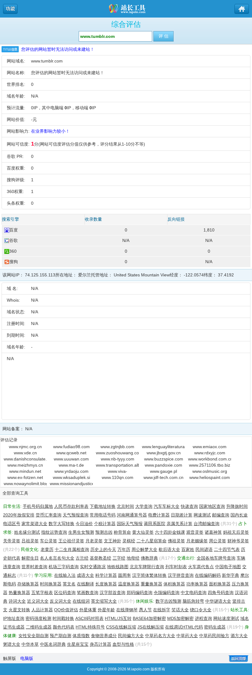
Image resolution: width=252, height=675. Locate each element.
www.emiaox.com (209, 446)
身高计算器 (100, 644)
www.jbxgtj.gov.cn (164, 452)
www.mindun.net (25, 471)
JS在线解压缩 (150, 627)
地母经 (133, 558)
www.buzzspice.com (163, 458)
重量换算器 (151, 583)
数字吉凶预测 (168, 601)
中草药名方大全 (160, 635)
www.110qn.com (117, 477)
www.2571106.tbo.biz (209, 465)
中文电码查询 (194, 592)
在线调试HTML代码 (184, 627)
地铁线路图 (117, 566)
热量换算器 (19, 592)
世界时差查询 (34, 566)
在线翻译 (85, 583)
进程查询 (203, 618)
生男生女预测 (81, 532)
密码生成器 (215, 627)
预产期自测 (60, 635)
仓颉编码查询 (166, 592)
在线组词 (81, 601)
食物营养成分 (104, 635)
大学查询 (143, 506)
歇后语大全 (169, 549)
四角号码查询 (221, 592)
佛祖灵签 (176, 540)
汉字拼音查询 (181, 575)
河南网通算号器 (132, 514)
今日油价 (84, 523)
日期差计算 (181, 514)
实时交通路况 (93, 566)
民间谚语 (204, 549)
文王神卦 (112, 540)
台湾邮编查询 (206, 523)
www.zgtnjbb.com (117, 446)
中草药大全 (187, 635)
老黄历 (47, 549)
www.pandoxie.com (163, 465)
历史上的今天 (103, 549)
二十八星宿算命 (151, 540)
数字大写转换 (61, 523)
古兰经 (82, 558)
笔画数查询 (87, 592)
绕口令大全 (200, 609)
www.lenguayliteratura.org (163, 446)
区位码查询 (65, 592)
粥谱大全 (11, 644)
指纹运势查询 (54, 532)
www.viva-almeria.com (117, 471)
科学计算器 (106, 575)
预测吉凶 (103, 532)
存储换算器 (28, 583)
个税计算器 (105, 523)
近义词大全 (38, 601)
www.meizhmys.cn (25, 465)
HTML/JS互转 (118, 618)
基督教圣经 (100, 558)
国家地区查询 (212, 506)
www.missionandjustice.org (71, 483)
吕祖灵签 (30, 540)
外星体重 (87, 609)
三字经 (118, 558)
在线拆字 (161, 609)
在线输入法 (65, 575)
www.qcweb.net (71, 452)
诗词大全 (17, 601)
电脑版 (26, 658)
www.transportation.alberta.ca (117, 465)
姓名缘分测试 (27, 532)
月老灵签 (94, 540)
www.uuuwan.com (71, 458)
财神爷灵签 (238, 540)
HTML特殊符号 (90, 627)
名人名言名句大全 (57, 558)
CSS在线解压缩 (121, 627)
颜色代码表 (63, 627)
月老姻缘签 (197, 540)
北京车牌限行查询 (147, 566)
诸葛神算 (213, 532)
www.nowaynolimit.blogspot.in (25, 483)
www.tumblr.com (47, 60)
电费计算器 (159, 514)
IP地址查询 (13, 618)
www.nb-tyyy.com (117, 458)
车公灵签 (48, 540)
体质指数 (81, 635)
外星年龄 (106, 609)
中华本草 (30, 644)
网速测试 (202, 514)
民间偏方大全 (131, 635)
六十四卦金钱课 (170, 532)
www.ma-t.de (71, 465)
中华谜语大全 (218, 601)
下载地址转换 (103, 506)
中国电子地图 (228, 566)
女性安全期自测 (33, 635)
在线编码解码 (208, 575)
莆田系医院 (154, 523)
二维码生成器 (39, 627)
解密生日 (30, 558)
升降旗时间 (237, 506)
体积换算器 (174, 583)
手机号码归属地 (38, 506)
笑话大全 (180, 609)
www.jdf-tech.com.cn (163, 477)
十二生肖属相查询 (72, 549)
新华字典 (230, 575)
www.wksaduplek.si (71, 477)
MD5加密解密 (180, 618)
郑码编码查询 (139, 592)
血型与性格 (123, 644)
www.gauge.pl (163, 471)
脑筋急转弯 (193, 601)
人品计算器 (42, 609)
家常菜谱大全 (34, 523)
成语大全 (85, 575)
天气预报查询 (76, 514)
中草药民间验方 (214, 635)
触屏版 (9, 658)
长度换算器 (106, 583)
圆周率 (124, 575)
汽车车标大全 (166, 506)
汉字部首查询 (112, 592)
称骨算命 (122, 532)
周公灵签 (217, 540)
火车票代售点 (201, 566)
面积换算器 (219, 583)
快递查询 (189, 506)
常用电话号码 (103, 514)
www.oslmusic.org (209, 471)
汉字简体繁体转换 (149, 575)
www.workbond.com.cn (209, 458)
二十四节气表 (227, 549)
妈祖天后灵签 (236, 532)
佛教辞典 (149, 558)
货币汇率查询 (48, 514)
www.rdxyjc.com (209, 452)
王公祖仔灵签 (71, 540)
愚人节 (145, 609)
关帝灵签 (11, 540)
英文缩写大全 (104, 601)
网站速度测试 (226, 618)
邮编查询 (220, 514)
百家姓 (187, 549)
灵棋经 (128, 540)
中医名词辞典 (53, 644)
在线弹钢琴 (127, 609)
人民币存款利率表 (71, 506)
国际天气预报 (130, 523)
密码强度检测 (38, 618)
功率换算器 (197, 583)
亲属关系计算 (179, 523)
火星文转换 (19, 609)
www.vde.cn (25, 452)
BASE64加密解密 (149, 618)
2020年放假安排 (18, 514)
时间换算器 (50, 583)
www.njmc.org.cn (25, 446)
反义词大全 (60, 601)
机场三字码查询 (64, 566)
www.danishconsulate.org (25, 458)
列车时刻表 (176, 566)
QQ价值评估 (66, 609)
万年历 (123, 549)
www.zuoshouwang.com (117, 452)
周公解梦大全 (144, 549)
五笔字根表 (42, 592)
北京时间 (125, 506)
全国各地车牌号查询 (216, 558)
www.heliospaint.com (209, 477)
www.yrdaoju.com (71, 471)
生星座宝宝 (78, 644)
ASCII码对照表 (89, 618)
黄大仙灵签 (143, 532)
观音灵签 (194, 532)
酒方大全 (239, 635)
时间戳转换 (63, 618)
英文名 (69, 583)
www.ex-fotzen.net (25, 477)
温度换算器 (129, 583)
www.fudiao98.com (71, 446)
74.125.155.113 (40, 274)
